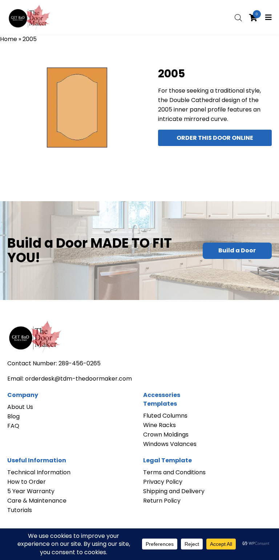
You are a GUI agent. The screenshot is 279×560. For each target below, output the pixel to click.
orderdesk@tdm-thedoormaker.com (78, 378)
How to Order (26, 482)
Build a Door (237, 250)
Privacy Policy (162, 482)
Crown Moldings (166, 434)
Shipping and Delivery (174, 491)
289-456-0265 (79, 363)
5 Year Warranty (30, 491)
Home (8, 39)
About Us (20, 407)
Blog (13, 416)
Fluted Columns (165, 415)
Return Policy (162, 500)
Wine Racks (159, 425)
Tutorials (19, 510)
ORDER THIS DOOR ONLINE (215, 138)
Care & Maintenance (36, 500)
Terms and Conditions (174, 472)
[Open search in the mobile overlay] (238, 17)
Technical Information (38, 472)
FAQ (13, 426)
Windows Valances (170, 444)
